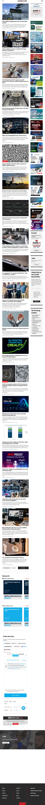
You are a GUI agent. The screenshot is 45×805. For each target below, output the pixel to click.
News (3, 788)
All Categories (6, 567)
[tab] (7, 643)
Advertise (32, 788)
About (3, 790)
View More (23, 567)
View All (27, 578)
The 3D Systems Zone (36, 325)
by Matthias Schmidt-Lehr (13, 449)
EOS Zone (34, 324)
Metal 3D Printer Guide (36, 320)
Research (4, 798)
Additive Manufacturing (36, 790)
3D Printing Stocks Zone (37, 331)
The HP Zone (34, 327)
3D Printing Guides (35, 311)
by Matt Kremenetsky (12, 28)
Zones (17, 790)
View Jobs (6, 742)
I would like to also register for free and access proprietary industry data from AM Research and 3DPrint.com (37, 294)
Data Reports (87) (8, 606)
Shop (17, 795)
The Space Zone (35, 330)
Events (4, 793)
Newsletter (5, 795)
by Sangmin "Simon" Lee (12, 422)
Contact (18, 798)
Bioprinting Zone (35, 328)
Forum (17, 793)
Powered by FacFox (7, 652)
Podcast (18, 788)
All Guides (34, 333)
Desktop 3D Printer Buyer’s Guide (36, 316)
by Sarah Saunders (11, 88)
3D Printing (33, 793)
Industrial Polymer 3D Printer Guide (36, 322)
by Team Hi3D (10, 394)
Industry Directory (34, 795)
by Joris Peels (10, 142)
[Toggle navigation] (3, 1)
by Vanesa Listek (11, 57)
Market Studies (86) (9, 578)
